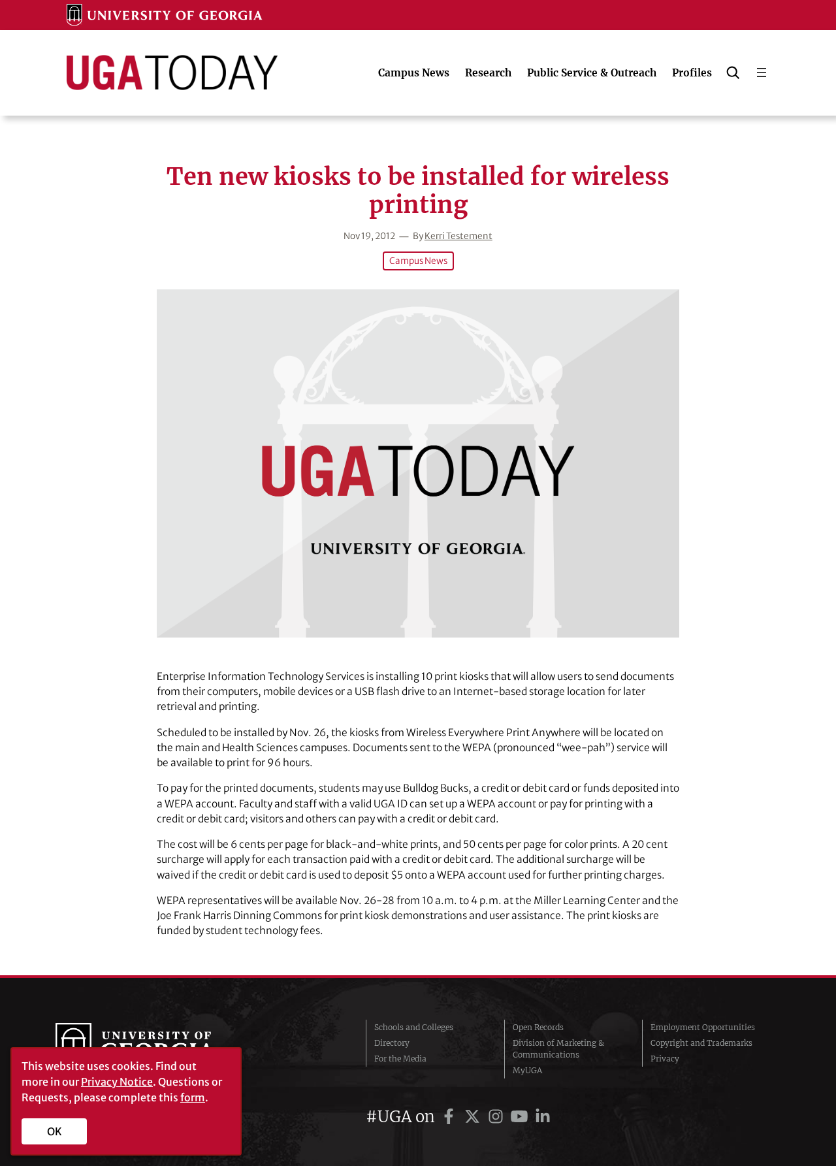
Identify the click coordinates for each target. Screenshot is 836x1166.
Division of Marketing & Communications (558, 1049)
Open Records (538, 1027)
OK (54, 1131)
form (192, 1097)
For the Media (400, 1058)
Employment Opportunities (703, 1027)
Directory (392, 1043)
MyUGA (527, 1070)
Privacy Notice (117, 1081)
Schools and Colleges (413, 1027)
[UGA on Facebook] (450, 1117)
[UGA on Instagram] (497, 1117)
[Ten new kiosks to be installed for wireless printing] (418, 463)
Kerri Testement (458, 236)
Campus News (418, 261)
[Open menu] (761, 72)
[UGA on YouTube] (521, 1117)
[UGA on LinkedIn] (543, 1117)
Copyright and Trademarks (701, 1043)
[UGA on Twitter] (474, 1117)
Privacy (665, 1058)
